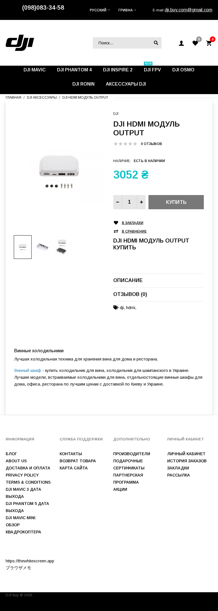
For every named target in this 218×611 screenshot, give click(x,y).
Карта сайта (74, 468)
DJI (115, 114)
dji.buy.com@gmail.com (188, 9)
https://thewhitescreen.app (30, 560)
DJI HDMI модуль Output (85, 98)
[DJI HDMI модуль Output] (59, 171)
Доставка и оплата (28, 468)
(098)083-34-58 (43, 7)
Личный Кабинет (186, 453)
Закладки (178, 468)
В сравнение (134, 231)
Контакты (71, 453)
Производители (131, 453)
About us (16, 461)
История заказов (187, 461)
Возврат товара (78, 461)
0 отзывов (151, 144)
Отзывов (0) (130, 294)
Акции (120, 489)
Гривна (125, 10)
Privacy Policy (22, 475)
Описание (128, 280)
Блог (11, 453)
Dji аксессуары (42, 98)
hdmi (130, 307)
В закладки (132, 223)
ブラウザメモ (18, 567)
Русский (98, 10)
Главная (13, 98)
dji (122, 307)
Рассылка (178, 475)
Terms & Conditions (28, 482)
